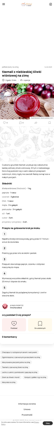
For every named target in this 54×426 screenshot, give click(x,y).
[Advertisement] (27, 36)
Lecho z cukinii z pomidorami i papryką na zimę (19, 372)
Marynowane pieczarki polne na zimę (16, 362)
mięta (4, 205)
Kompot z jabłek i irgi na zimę (35, 377)
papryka (5, 192)
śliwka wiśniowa (9, 188)
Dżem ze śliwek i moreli (10, 377)
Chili (4, 201)
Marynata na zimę (8, 382)
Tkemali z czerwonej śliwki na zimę (15, 367)
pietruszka (7, 209)
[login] (50, 4)
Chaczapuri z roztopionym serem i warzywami (19, 352)
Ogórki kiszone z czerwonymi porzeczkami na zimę (21, 357)
